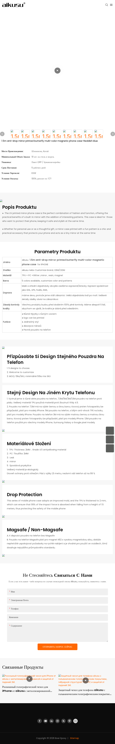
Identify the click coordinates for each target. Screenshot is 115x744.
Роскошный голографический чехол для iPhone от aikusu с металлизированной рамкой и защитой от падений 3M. (26, 689)
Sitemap (74, 738)
